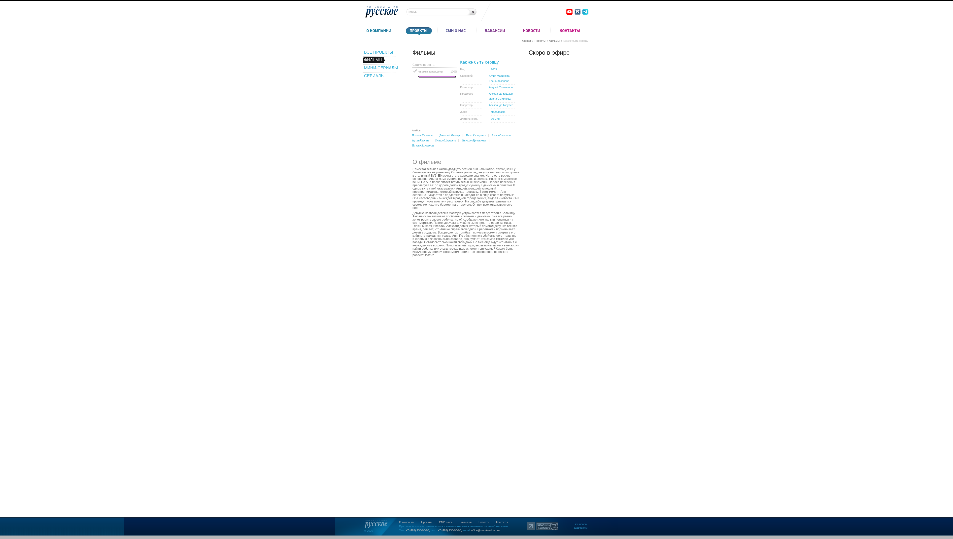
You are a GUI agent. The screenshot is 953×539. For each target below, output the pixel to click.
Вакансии (466, 522)
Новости (483, 522)
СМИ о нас (446, 522)
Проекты (540, 40)
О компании (406, 522)
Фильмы (554, 40)
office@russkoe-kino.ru (485, 530)
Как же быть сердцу (479, 62)
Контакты (502, 522)
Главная (526, 40)
